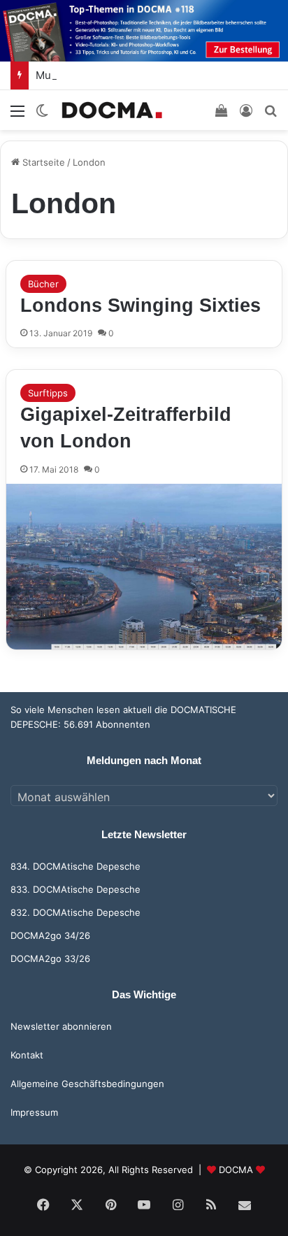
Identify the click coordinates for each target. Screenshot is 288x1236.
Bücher (43, 283)
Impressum (34, 1112)
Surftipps (48, 392)
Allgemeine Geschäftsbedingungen (87, 1083)
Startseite (42, 162)
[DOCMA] (111, 110)
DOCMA (236, 1169)
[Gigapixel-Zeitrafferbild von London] (144, 566)
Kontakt (26, 1055)
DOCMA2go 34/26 (50, 935)
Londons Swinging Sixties (140, 305)
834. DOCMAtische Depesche (75, 866)
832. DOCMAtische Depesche (75, 912)
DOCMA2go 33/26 (50, 958)
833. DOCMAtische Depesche (75, 889)
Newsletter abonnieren (61, 1026)
